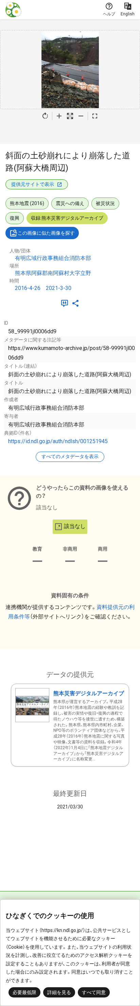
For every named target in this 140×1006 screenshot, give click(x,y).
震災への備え (70, 203)
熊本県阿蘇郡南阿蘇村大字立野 (53, 273)
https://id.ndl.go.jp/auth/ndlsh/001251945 (58, 441)
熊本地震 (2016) (27, 203)
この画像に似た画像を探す (46, 233)
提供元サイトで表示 (32, 184)
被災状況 (105, 203)
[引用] (65, 303)
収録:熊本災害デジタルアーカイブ (67, 218)
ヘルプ (109, 14)
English (128, 14)
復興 (14, 218)
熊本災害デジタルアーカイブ (88, 693)
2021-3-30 (58, 288)
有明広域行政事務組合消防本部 (53, 258)
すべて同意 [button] (94, 992)
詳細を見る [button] (59, 992)
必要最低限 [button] (24, 992)
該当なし (75, 526)
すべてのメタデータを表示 (70, 456)
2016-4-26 (27, 288)
